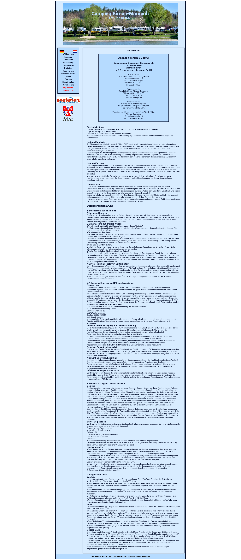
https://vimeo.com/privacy (98, 528)
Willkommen (68, 54)
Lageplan (68, 57)
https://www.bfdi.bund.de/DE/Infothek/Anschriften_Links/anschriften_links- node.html (124, 345)
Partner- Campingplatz (68, 80)
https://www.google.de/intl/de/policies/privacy (106, 502)
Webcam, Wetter (68, 74)
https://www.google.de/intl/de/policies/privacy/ (107, 549)
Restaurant (68, 60)
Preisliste (68, 68)
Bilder (68, 76)
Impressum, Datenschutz (68, 89)
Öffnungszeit (68, 65)
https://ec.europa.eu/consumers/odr (102, 131)
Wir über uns (68, 85)
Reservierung (68, 71)
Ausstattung (68, 63)
